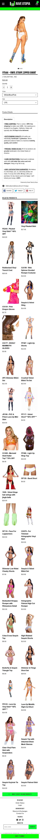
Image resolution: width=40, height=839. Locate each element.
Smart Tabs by (31, 182)
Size (3, 99)
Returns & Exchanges (20, 811)
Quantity (4, 83)
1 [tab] (18, 68)
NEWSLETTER (20, 823)
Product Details (7, 112)
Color (4, 91)
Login (20, 805)
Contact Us (20, 813)
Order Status (20, 803)
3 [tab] (21, 68)
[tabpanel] (20, 40)
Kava (36, 182)
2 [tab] (20, 68)
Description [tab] (8, 119)
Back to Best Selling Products (22, 794)
